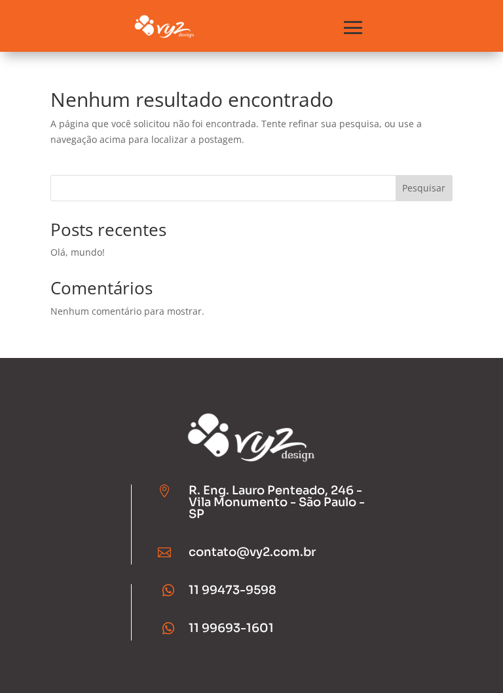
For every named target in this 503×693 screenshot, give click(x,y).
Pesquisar (423, 188)
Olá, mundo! (77, 252)
